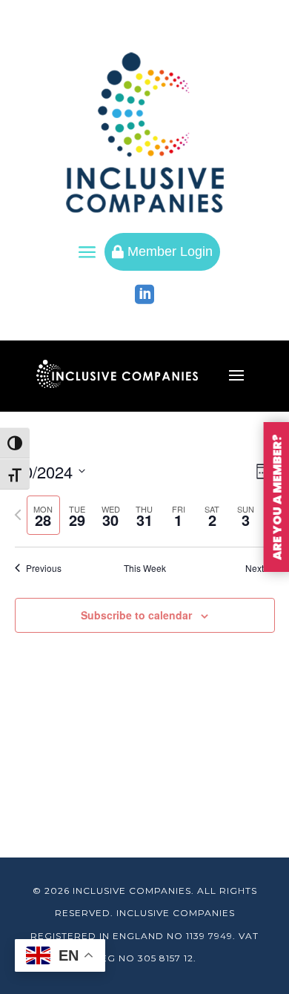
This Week (145, 568)
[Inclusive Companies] (145, 132)
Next (254, 568)
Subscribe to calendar (136, 615)
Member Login (162, 251)
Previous (44, 568)
